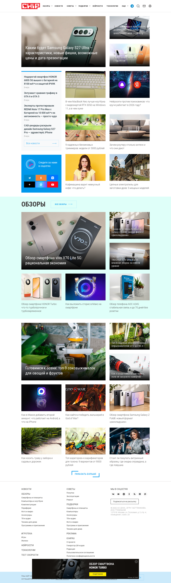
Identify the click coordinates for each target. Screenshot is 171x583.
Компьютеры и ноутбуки (32, 501)
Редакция (71, 549)
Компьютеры (72, 511)
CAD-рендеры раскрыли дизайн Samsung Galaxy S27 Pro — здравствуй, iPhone (39, 129)
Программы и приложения (33, 525)
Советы (70, 6)
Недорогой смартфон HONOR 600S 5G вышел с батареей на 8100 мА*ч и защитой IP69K (40, 80)
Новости (59, 6)
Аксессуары (26, 515)
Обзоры (46, 6)
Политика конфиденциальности (81, 556)
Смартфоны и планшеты (32, 498)
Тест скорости (29, 555)
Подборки (83, 6)
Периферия (26, 508)
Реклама (71, 533)
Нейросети (98, 6)
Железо (24, 541)
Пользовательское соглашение (80, 552)
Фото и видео (27, 511)
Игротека (26, 533)
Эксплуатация (73, 496)
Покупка (70, 493)
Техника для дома (29, 522)
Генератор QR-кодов (75, 545)
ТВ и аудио (26, 518)
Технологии (112, 6)
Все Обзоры (61, 204)
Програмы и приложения (78, 525)
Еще (124, 6)
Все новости (33, 143)
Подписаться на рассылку (124, 501)
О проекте (71, 542)
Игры (23, 537)
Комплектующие (28, 505)
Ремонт (70, 500)
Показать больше (85, 474)
